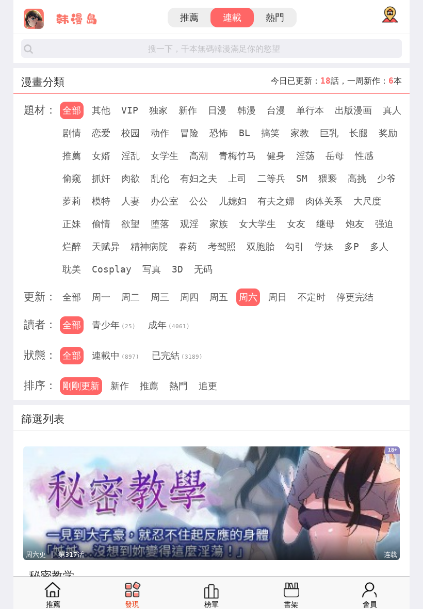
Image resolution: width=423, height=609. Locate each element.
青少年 (114, 324)
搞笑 (270, 132)
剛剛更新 (81, 385)
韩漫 (246, 110)
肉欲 (130, 178)
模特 (101, 201)
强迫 (384, 223)
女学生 (164, 155)
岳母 (335, 155)
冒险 (189, 132)
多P (351, 246)
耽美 (71, 269)
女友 (296, 223)
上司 (237, 178)
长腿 (358, 132)
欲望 (130, 223)
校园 (130, 132)
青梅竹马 (237, 155)
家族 (218, 223)
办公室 (164, 201)
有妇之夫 (198, 178)
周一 (101, 297)
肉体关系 (324, 201)
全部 (71, 110)
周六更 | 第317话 (55, 554)
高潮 (198, 155)
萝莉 (71, 201)
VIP (129, 110)
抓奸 (101, 178)
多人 (379, 246)
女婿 (101, 155)
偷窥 (71, 178)
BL (244, 132)
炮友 (355, 223)
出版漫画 (353, 110)
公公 (198, 201)
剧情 (71, 132)
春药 (187, 246)
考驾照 (222, 246)
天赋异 (106, 246)
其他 (101, 110)
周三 (160, 297)
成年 (169, 324)
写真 (151, 269)
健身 (276, 155)
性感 (364, 155)
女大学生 (257, 223)
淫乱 (130, 155)
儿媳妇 (233, 201)
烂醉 (71, 246)
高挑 (357, 178)
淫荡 (305, 155)
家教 (299, 132)
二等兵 (271, 178)
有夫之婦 (276, 201)
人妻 (130, 201)
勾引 (294, 246)
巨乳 (329, 132)
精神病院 (149, 246)
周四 (189, 297)
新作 (187, 110)
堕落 (160, 223)
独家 (158, 110)
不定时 (312, 297)
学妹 (324, 246)
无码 (203, 269)
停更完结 (354, 297)
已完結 (177, 355)
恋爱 (101, 132)
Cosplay (112, 269)
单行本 (310, 110)
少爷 (386, 178)
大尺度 (367, 201)
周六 (248, 297)
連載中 (115, 355)
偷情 (101, 223)
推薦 (189, 17)
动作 (160, 132)
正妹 (71, 223)
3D (177, 269)
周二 (130, 297)
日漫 (217, 110)
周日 (277, 297)
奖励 (388, 132)
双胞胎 (260, 246)
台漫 (276, 110)
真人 (392, 110)
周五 (218, 297)
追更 (208, 385)
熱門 (275, 17)
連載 (232, 17)
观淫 (189, 223)
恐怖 (218, 132)
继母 (325, 223)
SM (301, 178)
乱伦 (160, 178)
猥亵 (327, 178)
